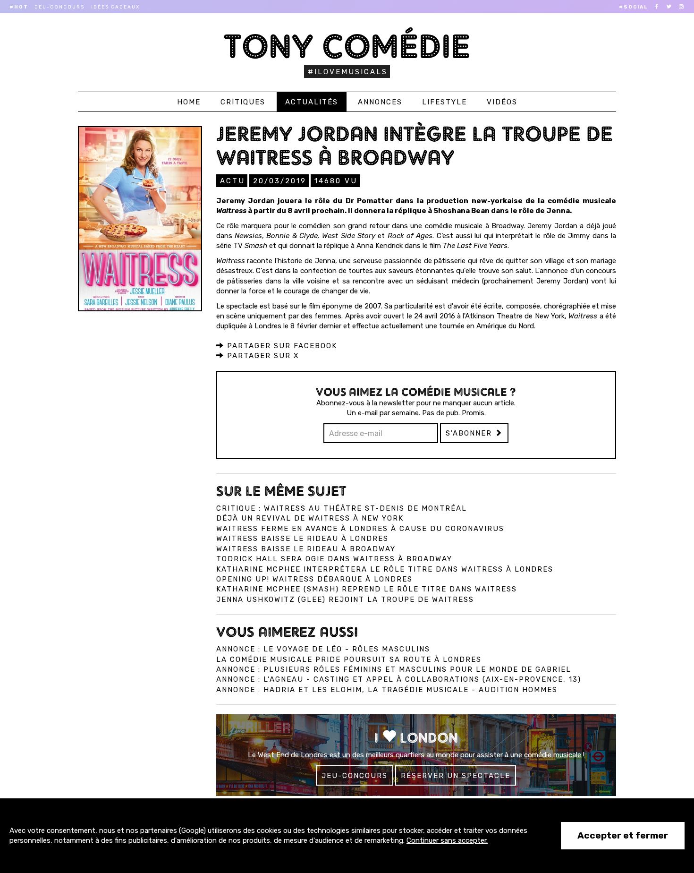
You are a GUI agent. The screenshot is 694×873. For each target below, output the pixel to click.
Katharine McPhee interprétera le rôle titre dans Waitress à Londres (384, 569)
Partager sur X (261, 355)
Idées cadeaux (115, 7)
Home (189, 102)
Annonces (380, 102)
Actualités (311, 102)
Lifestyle (444, 102)
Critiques (242, 102)
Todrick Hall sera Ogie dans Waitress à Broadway (334, 559)
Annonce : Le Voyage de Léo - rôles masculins (323, 649)
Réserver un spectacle (455, 775)
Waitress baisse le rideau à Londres (302, 538)
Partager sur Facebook (280, 346)
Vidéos (502, 102)
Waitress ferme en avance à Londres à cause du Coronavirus (360, 528)
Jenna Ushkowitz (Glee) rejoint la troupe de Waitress (345, 599)
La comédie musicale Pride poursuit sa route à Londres (349, 659)
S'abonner (470, 433)
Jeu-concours (60, 7)
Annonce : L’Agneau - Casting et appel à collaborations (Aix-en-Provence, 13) (398, 679)
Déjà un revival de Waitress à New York (310, 518)
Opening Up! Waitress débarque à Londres (314, 579)
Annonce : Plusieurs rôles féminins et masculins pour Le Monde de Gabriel (393, 669)
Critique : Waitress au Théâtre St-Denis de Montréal (341, 508)
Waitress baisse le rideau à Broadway (306, 549)
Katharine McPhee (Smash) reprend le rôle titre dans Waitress (366, 589)
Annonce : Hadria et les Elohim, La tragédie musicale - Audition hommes (387, 689)
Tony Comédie (347, 46)
